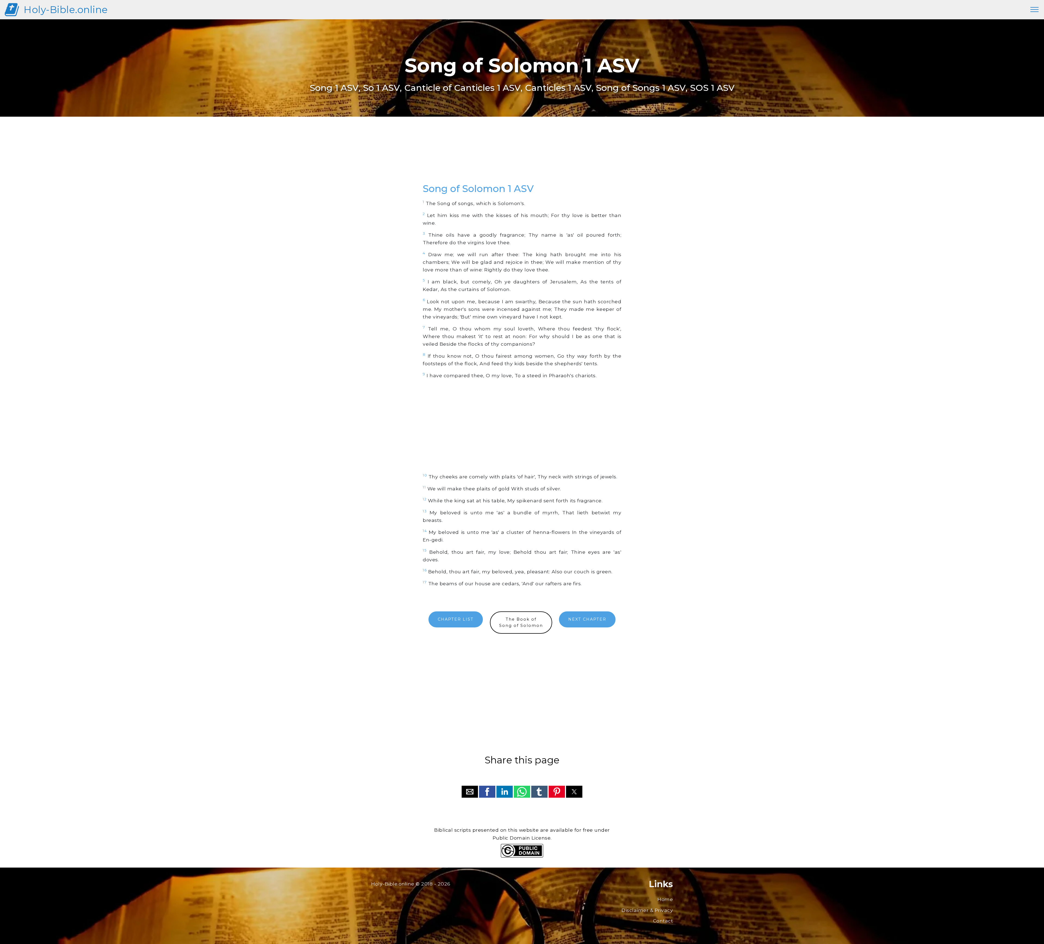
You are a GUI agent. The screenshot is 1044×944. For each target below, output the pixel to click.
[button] (470, 792)
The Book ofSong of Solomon (521, 622)
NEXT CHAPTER (587, 619)
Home (665, 899)
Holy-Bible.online (66, 10)
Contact (663, 921)
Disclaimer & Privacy (647, 910)
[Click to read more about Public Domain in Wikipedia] (522, 856)
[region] (522, 156)
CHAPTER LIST (456, 619)
